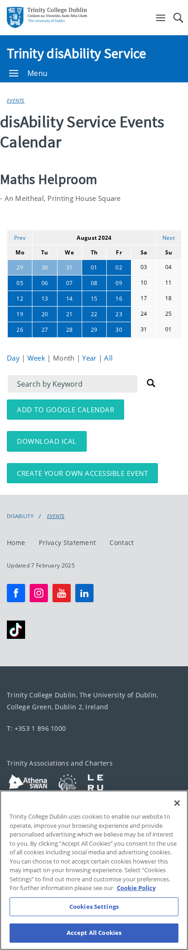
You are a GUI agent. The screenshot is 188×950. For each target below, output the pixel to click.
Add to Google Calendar (65, 409)
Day (14, 357)
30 (45, 267)
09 (118, 283)
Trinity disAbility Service (76, 53)
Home (16, 542)
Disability (20, 516)
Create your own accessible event (82, 473)
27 (45, 330)
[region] (94, 870)
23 (118, 314)
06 (45, 283)
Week (37, 357)
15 (94, 298)
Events (16, 100)
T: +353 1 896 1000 (36, 728)
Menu (37, 73)
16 (118, 298)
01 (94, 267)
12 (19, 298)
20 (45, 314)
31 (69, 267)
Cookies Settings (94, 906)
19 (19, 314)
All (108, 357)
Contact (122, 542)
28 (69, 330)
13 (45, 298)
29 (19, 267)
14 (69, 298)
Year (90, 357)
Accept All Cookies (94, 932)
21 (69, 314)
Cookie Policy (136, 888)
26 (19, 330)
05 (19, 283)
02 (118, 267)
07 (69, 283)
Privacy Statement (67, 542)
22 (94, 314)
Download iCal (47, 441)
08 (94, 283)
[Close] (177, 803)
